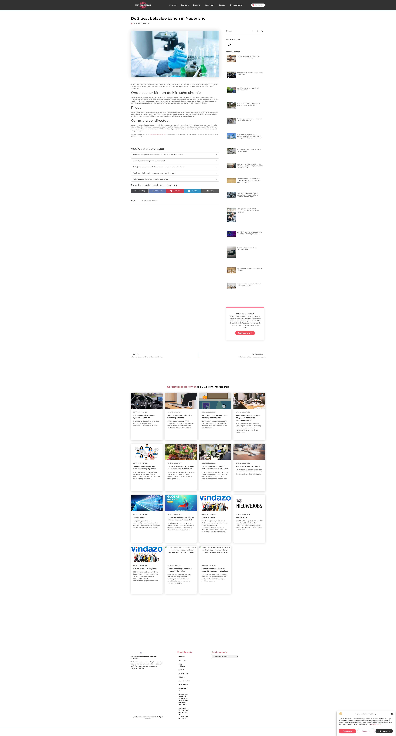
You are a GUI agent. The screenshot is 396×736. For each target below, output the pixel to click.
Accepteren (347, 731)
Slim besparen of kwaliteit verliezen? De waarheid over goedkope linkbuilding (184, 699)
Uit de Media (209, 5)
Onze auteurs (183, 684)
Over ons (172, 5)
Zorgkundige (138, 517)
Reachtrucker (242, 517)
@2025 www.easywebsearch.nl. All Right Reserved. (148, 717)
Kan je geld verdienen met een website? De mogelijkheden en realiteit (184, 713)
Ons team (185, 5)
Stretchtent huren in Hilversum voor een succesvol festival (248, 104)
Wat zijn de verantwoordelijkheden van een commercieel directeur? (175, 167)
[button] (392, 714)
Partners (196, 5)
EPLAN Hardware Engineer (145, 569)
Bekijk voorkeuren (384, 731)
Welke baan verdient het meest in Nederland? (175, 179)
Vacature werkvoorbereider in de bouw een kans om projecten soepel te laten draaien (250, 165)
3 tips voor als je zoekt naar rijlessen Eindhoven (250, 73)
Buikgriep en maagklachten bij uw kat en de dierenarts (249, 120)
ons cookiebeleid (376, 724)
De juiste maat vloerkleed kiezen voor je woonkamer (248, 285)
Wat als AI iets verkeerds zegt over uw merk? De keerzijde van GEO (249, 233)
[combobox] (258, 5)
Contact (222, 5)
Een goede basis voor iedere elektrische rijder (247, 248)
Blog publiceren (236, 5)
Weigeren (365, 731)
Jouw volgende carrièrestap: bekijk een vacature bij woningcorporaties (248, 417)
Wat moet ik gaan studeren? (248, 466)
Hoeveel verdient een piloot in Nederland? (175, 161)
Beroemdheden (184, 681)
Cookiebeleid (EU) (183, 689)
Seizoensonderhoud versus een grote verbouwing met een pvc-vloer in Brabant (248, 180)
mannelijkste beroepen (158, 134)
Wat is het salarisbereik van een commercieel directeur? (175, 173)
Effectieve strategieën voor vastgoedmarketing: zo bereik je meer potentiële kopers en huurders (250, 136)
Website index (183, 673)
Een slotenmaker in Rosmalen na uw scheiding (249, 150)
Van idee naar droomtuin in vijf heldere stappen (248, 89)
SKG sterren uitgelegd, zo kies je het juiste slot (250, 269)
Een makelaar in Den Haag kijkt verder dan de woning (248, 57)
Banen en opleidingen (141, 23)
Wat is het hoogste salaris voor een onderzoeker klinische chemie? (175, 155)
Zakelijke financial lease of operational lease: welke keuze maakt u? (248, 210)
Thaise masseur (208, 517)
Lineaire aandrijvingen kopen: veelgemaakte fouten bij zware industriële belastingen (248, 195)
